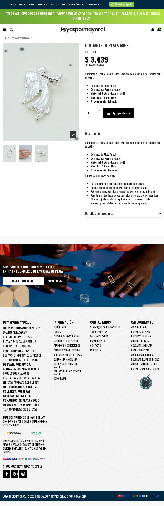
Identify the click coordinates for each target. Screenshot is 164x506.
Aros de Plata (138, 327)
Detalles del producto (99, 213)
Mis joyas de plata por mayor (66, 365)
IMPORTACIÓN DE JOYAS (38, 4)
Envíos (57, 332)
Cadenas (8, 395)
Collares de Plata (140, 332)
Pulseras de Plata (141, 336)
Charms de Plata (140, 350)
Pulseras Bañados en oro (145, 359)
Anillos (31, 386)
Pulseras (23, 391)
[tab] (123, 134)
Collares (9, 391)
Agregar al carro (121, 113)
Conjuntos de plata (16, 400)
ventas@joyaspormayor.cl (105, 327)
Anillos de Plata (140, 341)
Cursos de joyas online (66, 336)
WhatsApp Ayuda (99, 336)
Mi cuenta (55, 4)
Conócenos (60, 327)
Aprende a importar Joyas (68, 355)
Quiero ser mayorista (65, 359)
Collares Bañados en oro (145, 369)
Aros (20, 386)
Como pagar (60, 378)
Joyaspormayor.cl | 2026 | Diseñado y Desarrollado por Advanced (44, 496)
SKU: (87, 52)
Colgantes (23, 395)
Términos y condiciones (67, 345)
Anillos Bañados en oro (144, 364)
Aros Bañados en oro (142, 355)
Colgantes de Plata (141, 345)
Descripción (93, 134)
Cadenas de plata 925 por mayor (68, 372)
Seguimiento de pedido (66, 341)
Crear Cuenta (97, 341)
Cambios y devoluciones (67, 350)
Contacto (95, 345)
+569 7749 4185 (98, 332)
